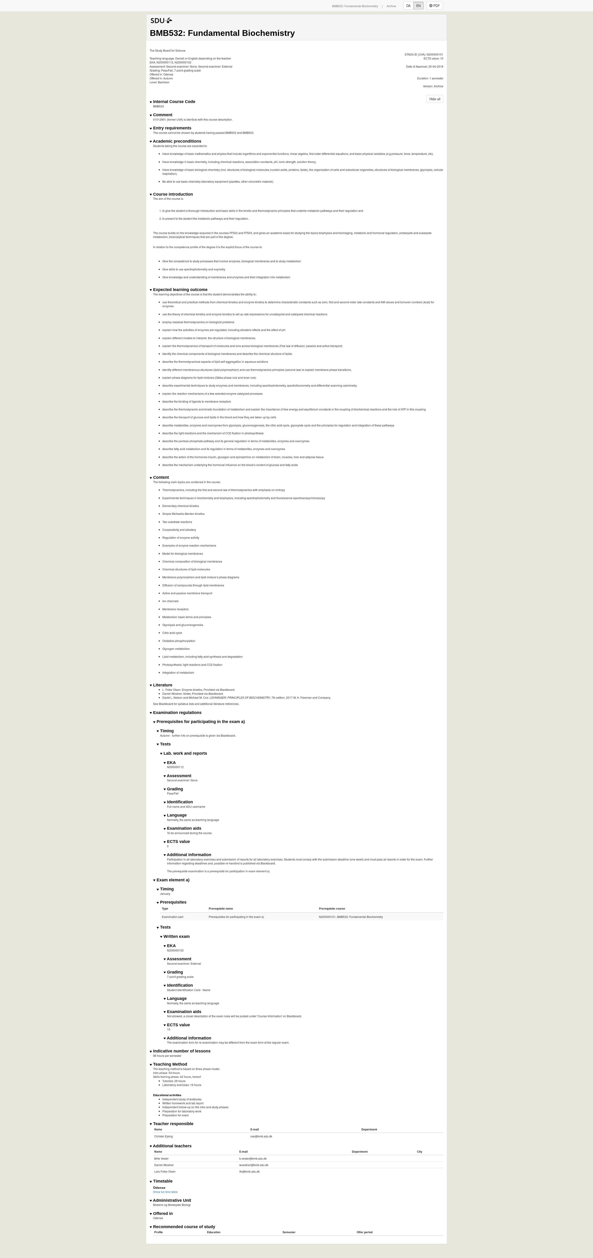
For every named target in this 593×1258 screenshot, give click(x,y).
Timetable (162, 1181)
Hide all (434, 99)
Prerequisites (172, 902)
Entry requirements (171, 128)
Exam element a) (172, 880)
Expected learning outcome (180, 290)
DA (408, 5)
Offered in (162, 1213)
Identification (179, 802)
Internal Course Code (173, 102)
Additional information (188, 855)
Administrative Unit (171, 1200)
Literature (162, 685)
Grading (174, 789)
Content (160, 477)
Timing (166, 731)
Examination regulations (177, 712)
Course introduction (172, 194)
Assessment (178, 776)
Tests (165, 744)
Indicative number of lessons (181, 1051)
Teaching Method (169, 1064)
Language (176, 815)
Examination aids (183, 828)
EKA (171, 762)
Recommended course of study (183, 1227)
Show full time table (165, 1192)
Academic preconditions (176, 141)
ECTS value (178, 841)
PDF (436, 5)
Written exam (176, 936)
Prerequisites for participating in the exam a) (200, 722)
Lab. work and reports (184, 753)
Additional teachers (172, 1146)
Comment (162, 115)
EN (418, 5)
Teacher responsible (172, 1124)
